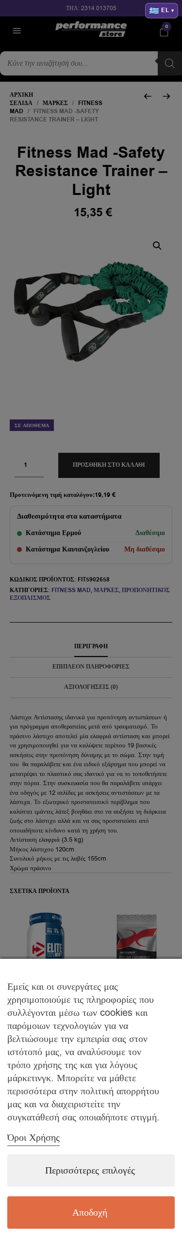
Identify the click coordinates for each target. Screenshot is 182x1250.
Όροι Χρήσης (33, 1137)
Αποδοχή (89, 1212)
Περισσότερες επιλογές (90, 1170)
